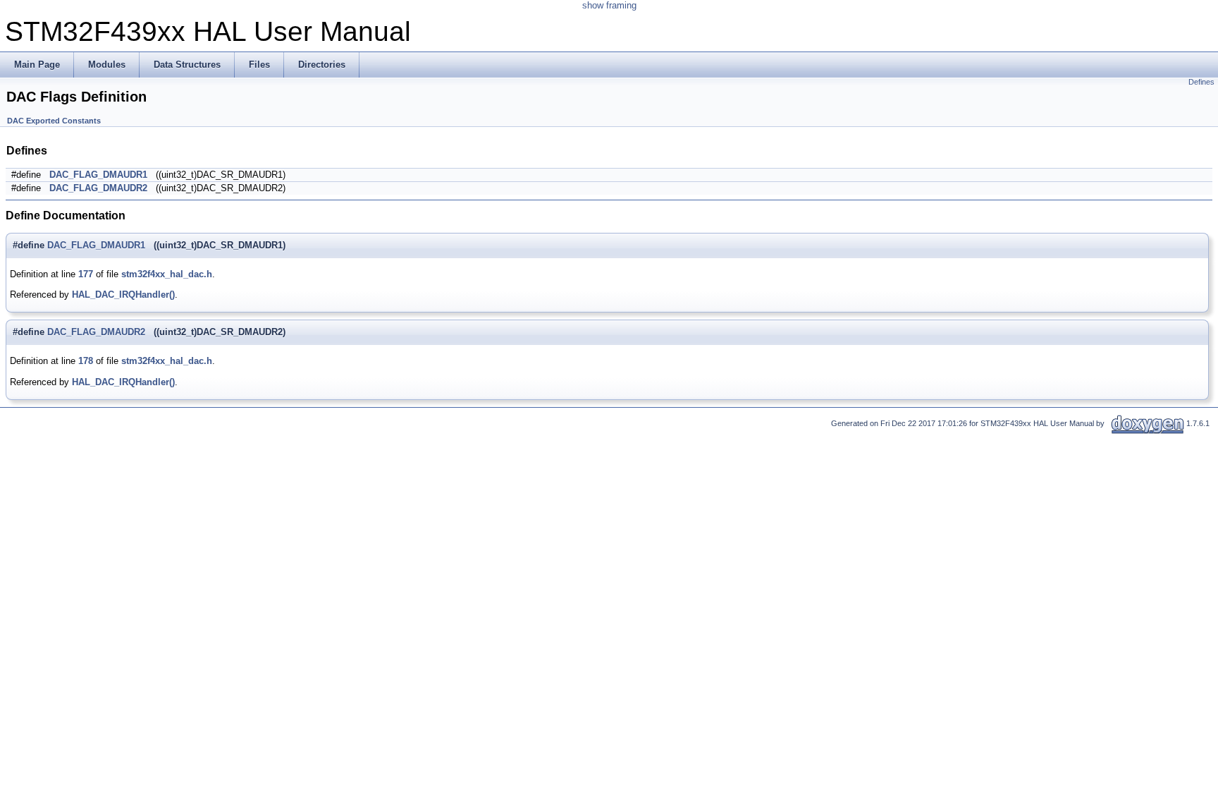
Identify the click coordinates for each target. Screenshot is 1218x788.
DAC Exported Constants (54, 120)
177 (85, 274)
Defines (1201, 82)
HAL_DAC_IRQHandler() (123, 294)
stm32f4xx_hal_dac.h (166, 274)
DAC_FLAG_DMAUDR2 (98, 188)
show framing (609, 5)
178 (85, 361)
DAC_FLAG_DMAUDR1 (98, 174)
